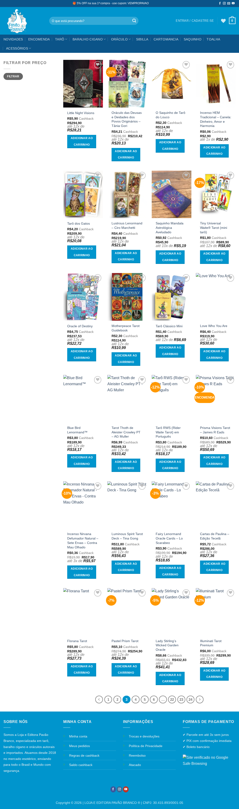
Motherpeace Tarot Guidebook (126, 328)
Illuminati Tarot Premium (210, 643)
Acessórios (17, 48)
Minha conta (78, 736)
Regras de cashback (84, 755)
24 (190, 699)
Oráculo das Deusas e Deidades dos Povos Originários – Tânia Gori (127, 119)
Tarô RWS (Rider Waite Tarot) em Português (168, 432)
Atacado (135, 765)
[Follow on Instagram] (224, 3)
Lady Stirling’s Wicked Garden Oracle (167, 645)
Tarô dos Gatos (78, 223)
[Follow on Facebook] (219, 3)
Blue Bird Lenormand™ (77, 430)
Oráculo (119, 39)
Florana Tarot (77, 641)
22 (172, 699)
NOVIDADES (13, 39)
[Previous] (99, 700)
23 (181, 699)
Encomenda (39, 39)
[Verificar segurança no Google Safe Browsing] (209, 760)
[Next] (200, 700)
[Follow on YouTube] (233, 3)
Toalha (213, 39)
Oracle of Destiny (80, 326)
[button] (232, 20)
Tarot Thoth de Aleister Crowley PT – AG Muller (126, 432)
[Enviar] (134, 21)
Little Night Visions (80, 113)
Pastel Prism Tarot (125, 641)
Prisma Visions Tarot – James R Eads (215, 430)
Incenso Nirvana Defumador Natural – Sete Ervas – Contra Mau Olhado (82, 540)
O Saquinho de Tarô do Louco (170, 115)
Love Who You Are (213, 326)
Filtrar (13, 76)
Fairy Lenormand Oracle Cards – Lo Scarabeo (169, 538)
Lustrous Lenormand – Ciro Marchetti (127, 225)
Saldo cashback (80, 765)
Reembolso (137, 755)
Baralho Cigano (88, 39)
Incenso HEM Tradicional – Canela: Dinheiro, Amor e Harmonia (215, 119)
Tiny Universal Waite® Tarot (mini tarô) (213, 227)
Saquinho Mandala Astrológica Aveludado (169, 227)
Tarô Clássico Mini (169, 326)
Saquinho (192, 39)
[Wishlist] (223, 21)
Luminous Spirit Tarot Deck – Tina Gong (127, 536)
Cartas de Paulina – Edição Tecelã (214, 536)
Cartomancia (166, 39)
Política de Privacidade (145, 746)
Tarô (59, 39)
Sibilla (142, 39)
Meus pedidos (79, 746)
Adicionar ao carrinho (82, 141)
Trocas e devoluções (144, 736)
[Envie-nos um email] (228, 3)
